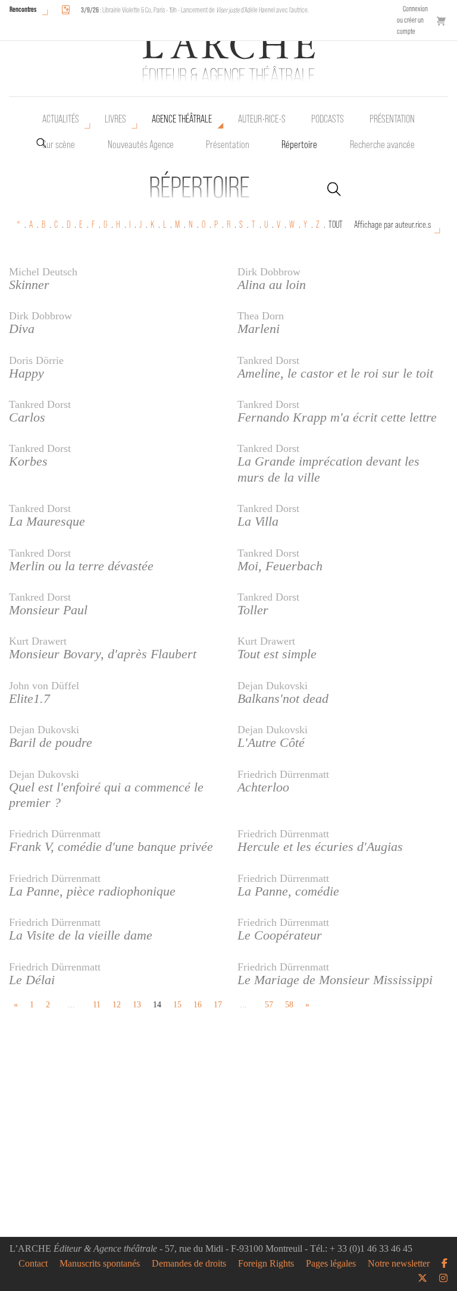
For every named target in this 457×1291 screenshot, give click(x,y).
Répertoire (299, 144)
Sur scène (58, 144)
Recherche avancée (382, 144)
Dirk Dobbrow (269, 272)
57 (269, 1004)
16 (197, 1004)
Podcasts (327, 119)
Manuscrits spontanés (100, 1263)
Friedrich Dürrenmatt (283, 774)
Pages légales (331, 1263)
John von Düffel (44, 686)
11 (97, 1004)
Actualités (60, 119)
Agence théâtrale (182, 119)
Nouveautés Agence (141, 144)
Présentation (227, 144)
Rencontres (23, 9)
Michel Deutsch (43, 272)
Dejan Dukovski (272, 686)
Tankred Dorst (268, 360)
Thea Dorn (260, 316)
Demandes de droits (189, 1263)
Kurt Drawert (38, 641)
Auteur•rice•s (262, 119)
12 (116, 1004)
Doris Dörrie (36, 360)
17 (218, 1004)
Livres (115, 119)
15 (177, 1004)
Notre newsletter (399, 1263)
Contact (33, 1263)
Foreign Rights (266, 1263)
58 (289, 1004)
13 (137, 1004)
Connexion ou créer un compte (412, 20)
